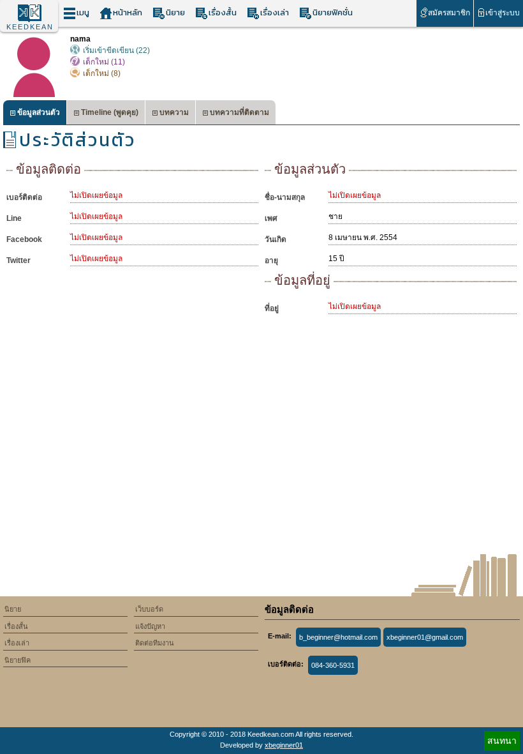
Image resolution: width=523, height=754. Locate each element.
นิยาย (175, 12)
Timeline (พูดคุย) (109, 112)
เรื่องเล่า (274, 12)
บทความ (174, 112)
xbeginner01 (284, 745)
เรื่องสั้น (223, 12)
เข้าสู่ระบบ (502, 12)
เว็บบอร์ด (149, 609)
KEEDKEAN (30, 27)
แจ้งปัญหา (150, 626)
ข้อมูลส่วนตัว (38, 112)
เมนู (83, 12)
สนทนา (502, 740)
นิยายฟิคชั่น (333, 12)
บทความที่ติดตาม (239, 112)
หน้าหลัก (127, 12)
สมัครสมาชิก (449, 12)
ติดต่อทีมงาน (154, 643)
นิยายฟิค (17, 660)
